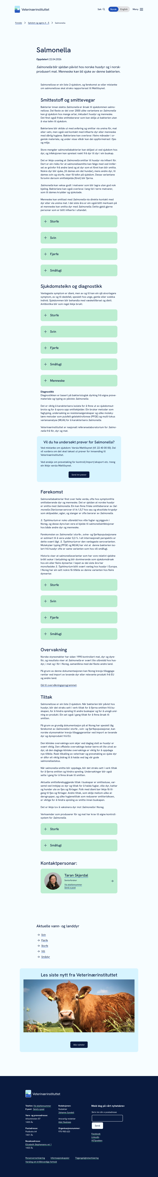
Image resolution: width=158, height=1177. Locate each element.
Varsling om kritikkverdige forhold (41, 1161)
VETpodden (96, 1140)
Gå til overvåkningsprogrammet (59, 685)
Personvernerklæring (35, 1158)
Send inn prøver (79, 474)
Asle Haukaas (64, 1122)
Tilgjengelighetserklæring (87, 1158)
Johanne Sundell (66, 1112)
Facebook (96, 1133)
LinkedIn (95, 1137)
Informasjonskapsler (60, 1158)
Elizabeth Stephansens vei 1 (38, 1144)
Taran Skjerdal (76, 875)
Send (97, 1125)
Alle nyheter (79, 1044)
